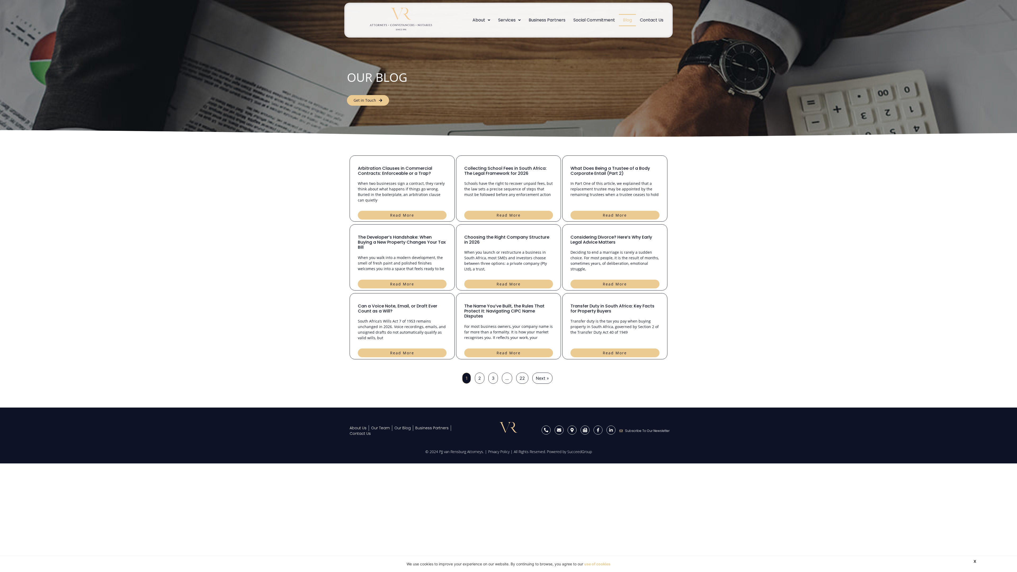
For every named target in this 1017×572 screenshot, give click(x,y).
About (478, 20)
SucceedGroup (579, 451)
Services (507, 20)
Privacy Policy (499, 451)
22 (522, 378)
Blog (627, 20)
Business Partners (547, 20)
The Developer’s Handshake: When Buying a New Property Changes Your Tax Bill (402, 242)
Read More (402, 215)
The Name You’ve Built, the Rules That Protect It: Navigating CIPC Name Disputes (504, 311)
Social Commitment (594, 20)
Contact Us (651, 20)
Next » (542, 378)
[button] (481, 20)
